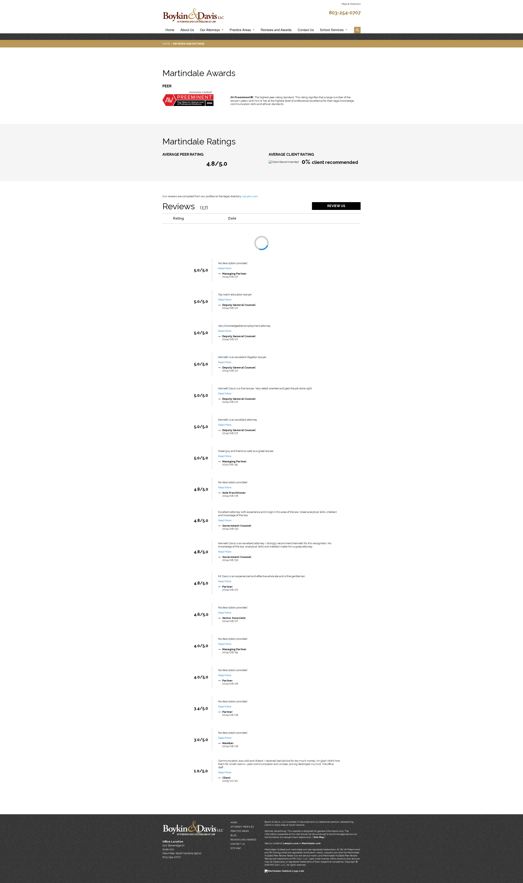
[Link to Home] (193, 16)
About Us (187, 30)
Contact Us (306, 30)
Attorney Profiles (242, 827)
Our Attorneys (210, 30)
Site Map (235, 848)
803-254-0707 (345, 13)
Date (232, 218)
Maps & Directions (351, 4)
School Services (332, 30)
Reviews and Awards (276, 30)
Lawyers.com (250, 196)
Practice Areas (240, 30)
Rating (178, 218)
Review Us (336, 206)
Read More (224, 268)
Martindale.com (311, 843)
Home (169, 30)
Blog (233, 835)
